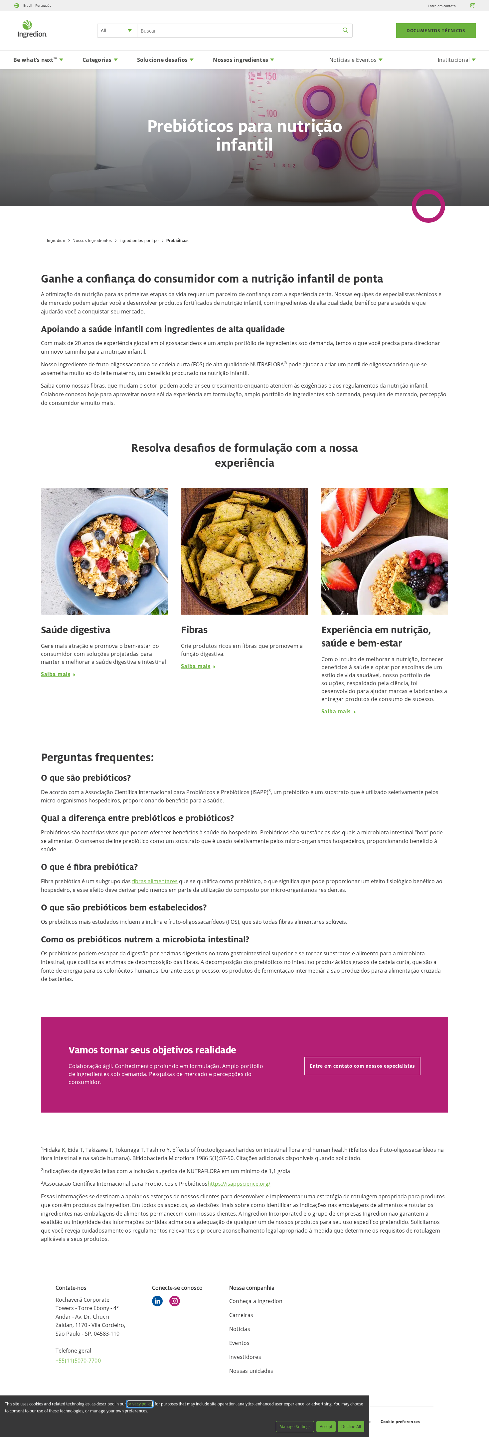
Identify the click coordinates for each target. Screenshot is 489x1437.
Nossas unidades (251, 1371)
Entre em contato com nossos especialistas (362, 1066)
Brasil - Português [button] (37, 5)
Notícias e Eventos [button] (353, 59)
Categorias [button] (97, 59)
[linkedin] (159, 1302)
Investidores (245, 1357)
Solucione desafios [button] (162, 59)
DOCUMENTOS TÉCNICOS (436, 31)
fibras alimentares (155, 881)
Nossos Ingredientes (92, 240)
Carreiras (241, 1315)
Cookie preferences (400, 1421)
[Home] (32, 39)
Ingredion (56, 240)
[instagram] (176, 1302)
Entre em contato (442, 5)
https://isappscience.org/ (239, 1183)
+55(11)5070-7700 (78, 1360)
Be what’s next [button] (35, 59)
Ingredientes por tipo (139, 240)
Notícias (239, 1329)
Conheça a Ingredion (256, 1301)
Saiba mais (55, 674)
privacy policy (139, 1404)
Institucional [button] (454, 59)
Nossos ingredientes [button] (240, 59)
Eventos (239, 1343)
